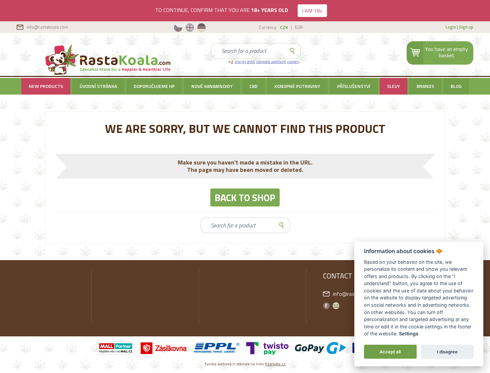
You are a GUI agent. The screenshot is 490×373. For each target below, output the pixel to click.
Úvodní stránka (98, 86)
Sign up (466, 27)
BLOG (456, 86)
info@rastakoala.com (47, 27)
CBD (253, 86)
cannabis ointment (270, 61)
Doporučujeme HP (154, 86)
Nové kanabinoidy (212, 86)
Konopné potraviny (297, 86)
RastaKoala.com (108, 60)
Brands (425, 86)
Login (451, 27)
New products (46, 86)
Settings (408, 334)
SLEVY (393, 86)
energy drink (244, 61)
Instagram (336, 305)
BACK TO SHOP (245, 197)
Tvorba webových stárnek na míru (245, 364)
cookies (293, 61)
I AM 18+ (312, 11)
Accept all (390, 351)
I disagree (447, 351)
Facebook (326, 305)
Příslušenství (353, 86)
